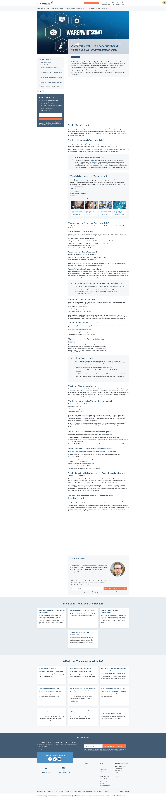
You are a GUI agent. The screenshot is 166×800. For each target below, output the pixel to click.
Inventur (111, 396)
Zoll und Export (91, 8)
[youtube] (59, 759)
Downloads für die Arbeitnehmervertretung (105, 779)
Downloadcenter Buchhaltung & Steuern (104, 775)
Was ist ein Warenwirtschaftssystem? (48, 74)
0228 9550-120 (46, 772)
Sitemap (106, 791)
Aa (40, 91)
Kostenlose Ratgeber (104, 766)
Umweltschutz (95, 162)
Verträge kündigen (77, 791)
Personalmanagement (57, 8)
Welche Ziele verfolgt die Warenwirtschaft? (49, 64)
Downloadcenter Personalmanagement (104, 772)
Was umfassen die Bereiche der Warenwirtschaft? (50, 69)
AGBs (56, 791)
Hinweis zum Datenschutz (48, 124)
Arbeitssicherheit (70, 8)
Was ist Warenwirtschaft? (46, 62)
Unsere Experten (118, 770)
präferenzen (113, 315)
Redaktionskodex (118, 768)
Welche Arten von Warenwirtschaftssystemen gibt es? (51, 79)
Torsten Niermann (122, 57)
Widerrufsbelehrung (41, 791)
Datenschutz (80, 8)
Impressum (61, 791)
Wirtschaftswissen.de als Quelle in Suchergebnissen (105, 784)
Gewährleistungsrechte (98, 791)
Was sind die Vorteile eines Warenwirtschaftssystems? (51, 82)
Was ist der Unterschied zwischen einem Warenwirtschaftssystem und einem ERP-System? (51, 85)
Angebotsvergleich (104, 243)
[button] (164, 2)
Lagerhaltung (93, 129)
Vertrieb (102, 129)
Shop (116, 774)
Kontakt (116, 772)
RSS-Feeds (117, 776)
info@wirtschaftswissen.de (64, 772)
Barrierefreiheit (68, 791)
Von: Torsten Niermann (78, 559)
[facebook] (50, 759)
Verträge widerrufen (87, 791)
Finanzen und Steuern (43, 8)
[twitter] (55, 759)
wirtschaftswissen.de (75, 41)
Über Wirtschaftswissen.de (120, 766)
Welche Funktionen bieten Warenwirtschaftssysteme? (51, 77)
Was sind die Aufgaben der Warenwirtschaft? (50, 67)
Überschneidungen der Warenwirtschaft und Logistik (51, 72)
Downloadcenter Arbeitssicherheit (103, 768)
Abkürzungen (94, 389)
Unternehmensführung (103, 8)
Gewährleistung (79, 374)
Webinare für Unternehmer (105, 781)
